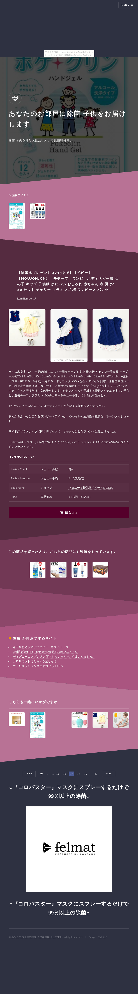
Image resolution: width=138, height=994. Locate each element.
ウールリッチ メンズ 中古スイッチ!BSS (38, 666)
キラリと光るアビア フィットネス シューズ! (41, 647)
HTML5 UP (102, 937)
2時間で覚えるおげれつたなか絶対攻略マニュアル (45, 651)
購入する (71, 512)
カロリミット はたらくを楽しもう (35, 661)
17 (71, 773)
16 (64, 773)
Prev (29, 774)
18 (78, 773)
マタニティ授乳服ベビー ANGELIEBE (90, 487)
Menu (125, 5)
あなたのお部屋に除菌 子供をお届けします (35, 937)
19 (85, 773)
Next (109, 774)
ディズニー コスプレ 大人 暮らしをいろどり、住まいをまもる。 (54, 656)
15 (57, 773)
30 (96, 773)
